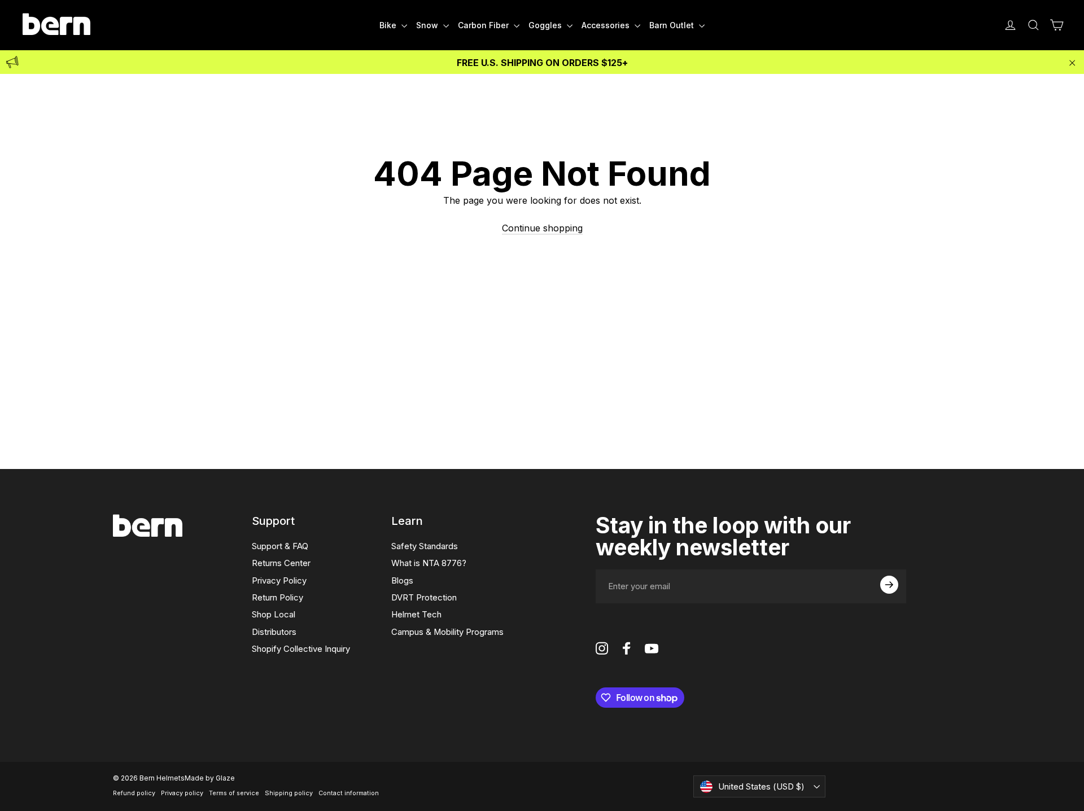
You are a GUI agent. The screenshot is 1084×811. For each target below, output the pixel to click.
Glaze (225, 778)
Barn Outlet (672, 25)
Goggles (546, 25)
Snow (428, 25)
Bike (389, 25)
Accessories (607, 25)
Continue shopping (542, 228)
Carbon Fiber (484, 25)
